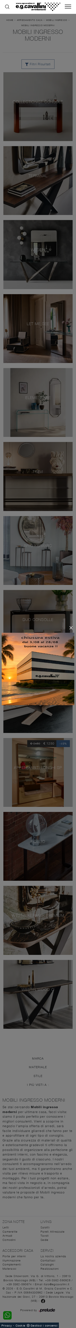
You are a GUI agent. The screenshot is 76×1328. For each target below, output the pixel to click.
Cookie (21, 1325)
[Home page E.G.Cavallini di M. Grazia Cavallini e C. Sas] (38, 6)
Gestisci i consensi (44, 1325)
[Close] (71, 628)
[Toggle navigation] (68, 7)
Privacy (6, 1325)
